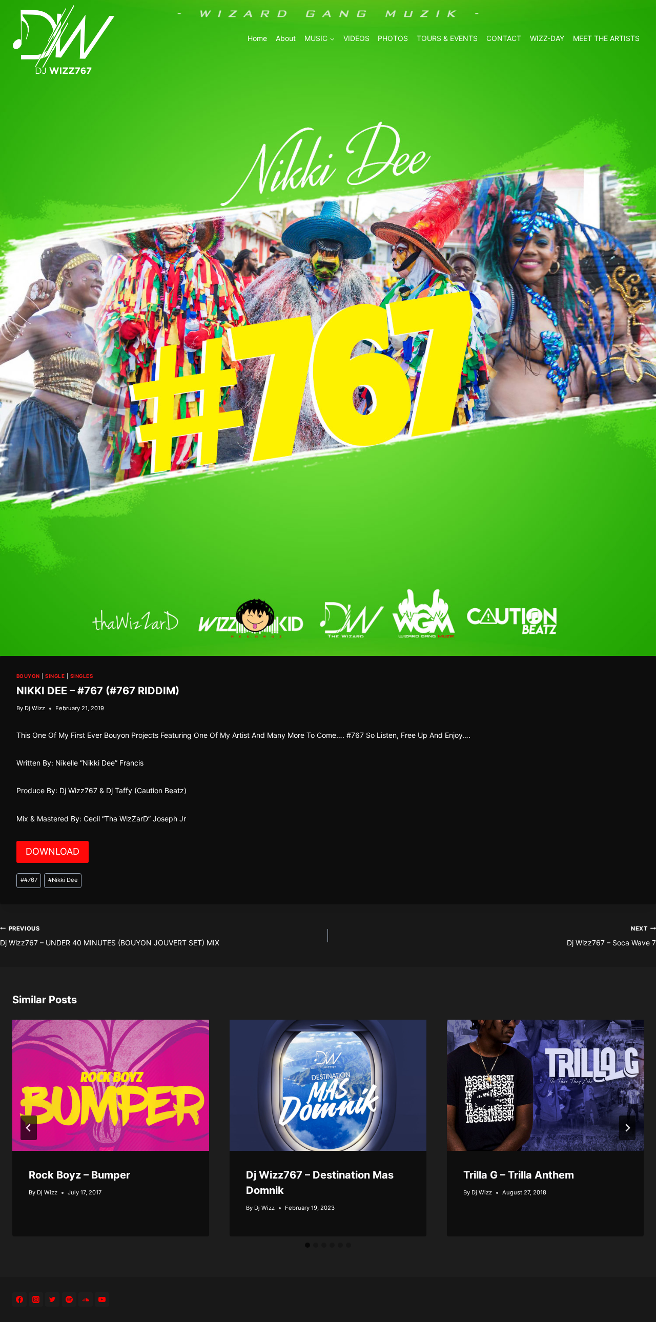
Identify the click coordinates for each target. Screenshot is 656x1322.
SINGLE (55, 676)
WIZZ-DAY (547, 38)
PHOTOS (393, 38)
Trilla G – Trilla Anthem (518, 1175)
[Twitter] (52, 1299)
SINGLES (81, 676)
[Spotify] (69, 1299)
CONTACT (503, 38)
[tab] (307, 1245)
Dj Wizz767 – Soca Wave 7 (611, 936)
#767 (28, 879)
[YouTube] (102, 1299)
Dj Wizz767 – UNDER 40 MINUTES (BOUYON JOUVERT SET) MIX (109, 936)
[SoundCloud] (85, 1299)
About (286, 38)
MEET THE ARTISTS (606, 38)
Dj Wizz (35, 708)
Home (257, 38)
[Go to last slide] (28, 1128)
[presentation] (110, 1085)
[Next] (627, 1128)
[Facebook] (19, 1299)
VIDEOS (356, 38)
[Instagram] (36, 1299)
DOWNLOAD (52, 851)
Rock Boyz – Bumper (79, 1175)
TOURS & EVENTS (447, 38)
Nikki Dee (63, 879)
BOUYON (28, 676)
